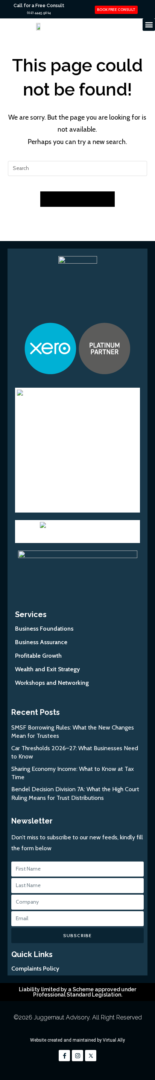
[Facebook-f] (64, 1055)
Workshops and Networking (52, 682)
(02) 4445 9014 (39, 13)
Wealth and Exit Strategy (47, 669)
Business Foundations (44, 628)
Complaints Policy (35, 968)
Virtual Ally (114, 1040)
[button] (149, 24)
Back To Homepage (77, 199)
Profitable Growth (38, 655)
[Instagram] (77, 1055)
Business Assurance (41, 642)
